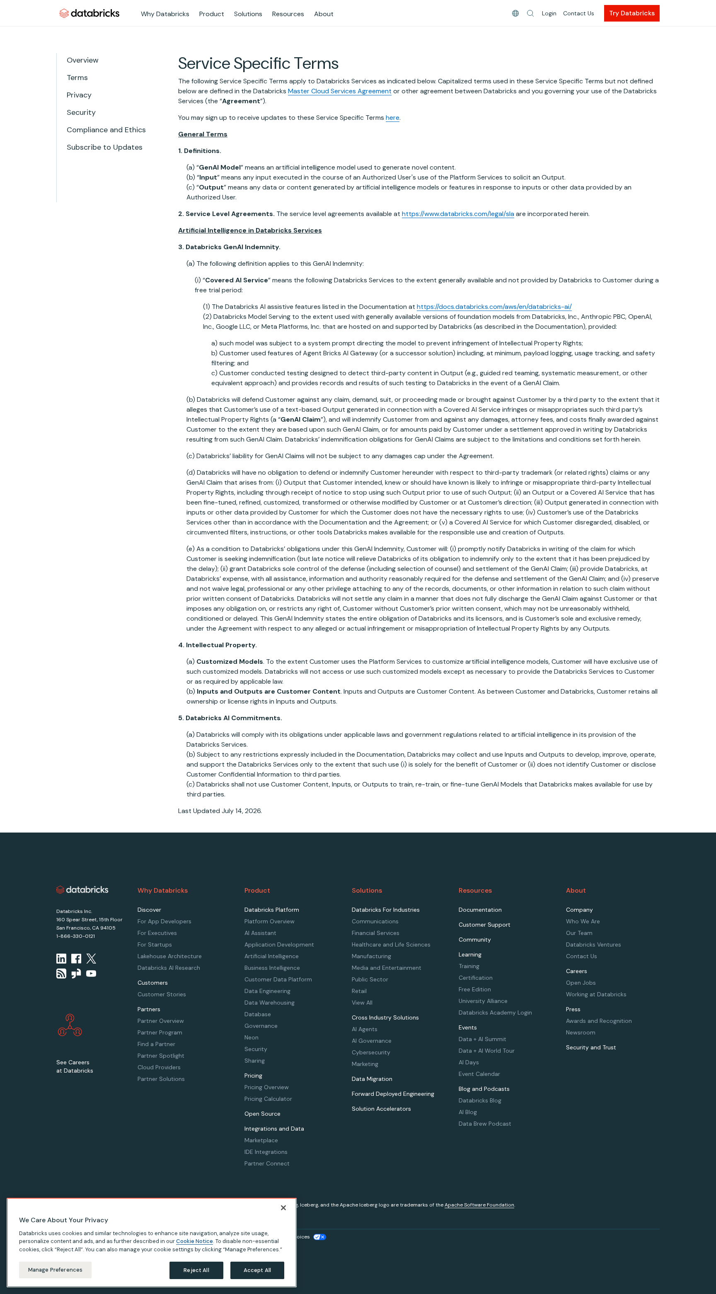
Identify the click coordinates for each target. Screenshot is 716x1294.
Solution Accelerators (381, 1108)
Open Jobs (581, 982)
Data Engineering (267, 991)
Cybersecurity (371, 1052)
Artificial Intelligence (271, 956)
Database (257, 1014)
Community (475, 939)
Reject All (196, 1270)
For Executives (157, 933)
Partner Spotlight (161, 1055)
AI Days (469, 1062)
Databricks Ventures (593, 944)
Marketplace (261, 1140)
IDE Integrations (266, 1152)
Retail (359, 991)
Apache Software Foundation (479, 1205)
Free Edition (475, 989)
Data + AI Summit (482, 1039)
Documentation (480, 909)
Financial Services (375, 933)
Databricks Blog (480, 1100)
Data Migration (372, 1079)
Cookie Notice (194, 1241)
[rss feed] (61, 973)
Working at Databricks (596, 994)
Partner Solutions (161, 1079)
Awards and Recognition (599, 1021)
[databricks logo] (82, 890)
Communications (375, 921)
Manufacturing (371, 956)
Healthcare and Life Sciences (391, 944)
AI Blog (468, 1112)
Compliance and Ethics (106, 130)
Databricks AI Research (169, 967)
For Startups (155, 944)
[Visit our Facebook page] (76, 959)
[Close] (283, 1208)
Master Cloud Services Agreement (340, 91)
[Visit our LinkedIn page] (61, 959)
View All (362, 1002)
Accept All (257, 1270)
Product (211, 14)
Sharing (254, 1060)
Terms (77, 78)
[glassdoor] (76, 973)
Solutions (248, 14)
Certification (476, 977)
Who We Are (583, 921)
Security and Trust (591, 1047)
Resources (288, 14)
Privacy (79, 95)
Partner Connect (267, 1163)
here (392, 117)
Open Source (262, 1113)
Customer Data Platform (278, 979)
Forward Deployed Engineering (393, 1093)
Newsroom (580, 1032)
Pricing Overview (266, 1087)
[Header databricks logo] (89, 13)
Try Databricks (632, 13)
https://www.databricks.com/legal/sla (458, 213)
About (324, 14)
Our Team (579, 933)
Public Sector (370, 979)
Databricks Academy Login (495, 1012)
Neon (251, 1037)
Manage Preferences (55, 1269)
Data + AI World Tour (487, 1050)
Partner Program (160, 1032)
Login (549, 13)
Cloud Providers (159, 1067)
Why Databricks (165, 14)
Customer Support (484, 924)
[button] (530, 13)
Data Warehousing (269, 1002)
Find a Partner (156, 1044)
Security (81, 112)
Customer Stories (162, 994)
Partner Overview (161, 1021)
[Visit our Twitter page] (91, 959)
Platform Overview (269, 921)
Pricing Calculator (268, 1098)
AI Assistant (260, 933)
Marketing (365, 1064)
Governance (261, 1025)
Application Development (279, 944)
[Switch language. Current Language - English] (515, 13)
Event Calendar (479, 1074)
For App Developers (164, 921)
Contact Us (578, 13)
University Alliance (483, 1001)
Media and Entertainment (386, 967)
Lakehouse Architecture (170, 956)
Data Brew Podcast (485, 1123)
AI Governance (372, 1040)
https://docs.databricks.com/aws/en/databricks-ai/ (494, 306)
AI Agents (364, 1029)
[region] (152, 1242)
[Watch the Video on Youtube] (91, 973)
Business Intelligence (272, 967)
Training (469, 966)
